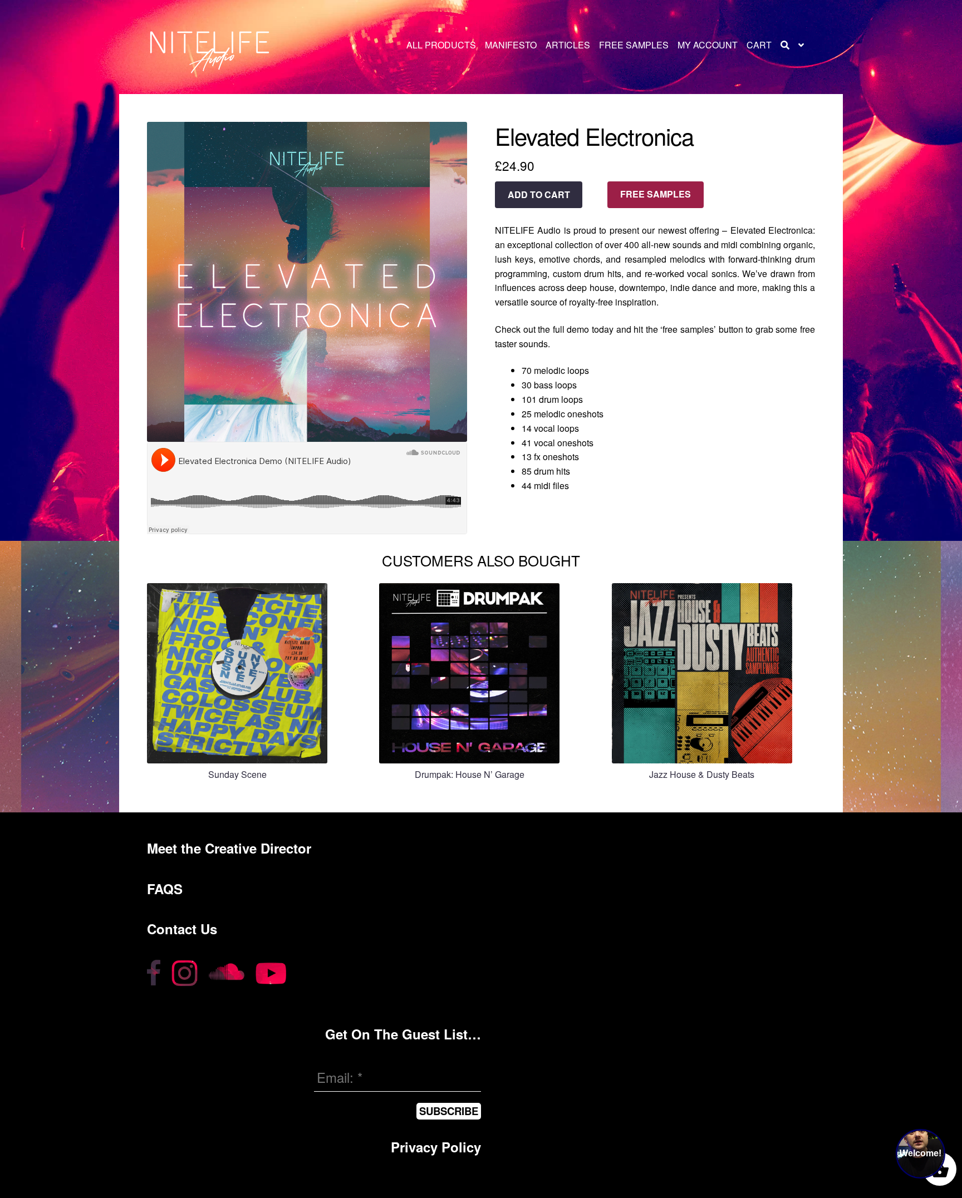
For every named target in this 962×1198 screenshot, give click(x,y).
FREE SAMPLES (634, 44)
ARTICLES (568, 44)
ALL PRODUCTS (441, 44)
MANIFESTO (511, 44)
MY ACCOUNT (708, 44)
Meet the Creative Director (229, 848)
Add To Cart (539, 194)
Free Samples (655, 194)
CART (759, 44)
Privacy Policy (436, 1146)
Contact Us (182, 928)
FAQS (165, 888)
